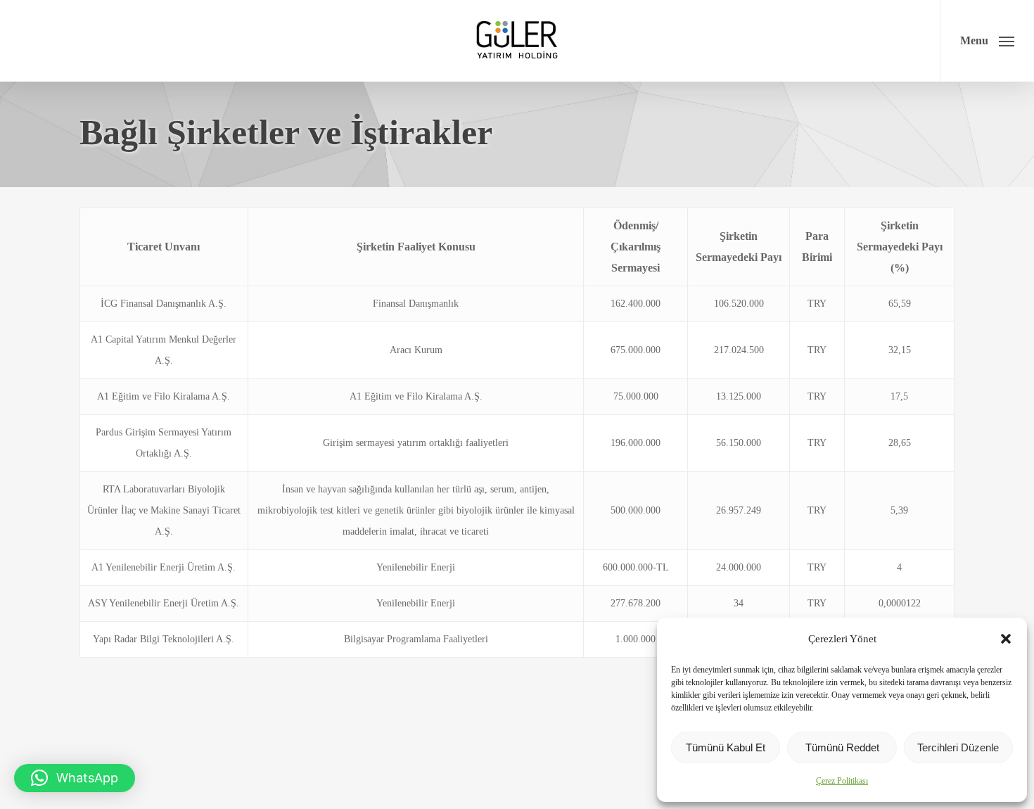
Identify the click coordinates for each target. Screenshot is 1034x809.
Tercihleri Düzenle (958, 747)
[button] (1006, 639)
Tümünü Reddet (842, 747)
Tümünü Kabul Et (725, 747)
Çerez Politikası (842, 781)
